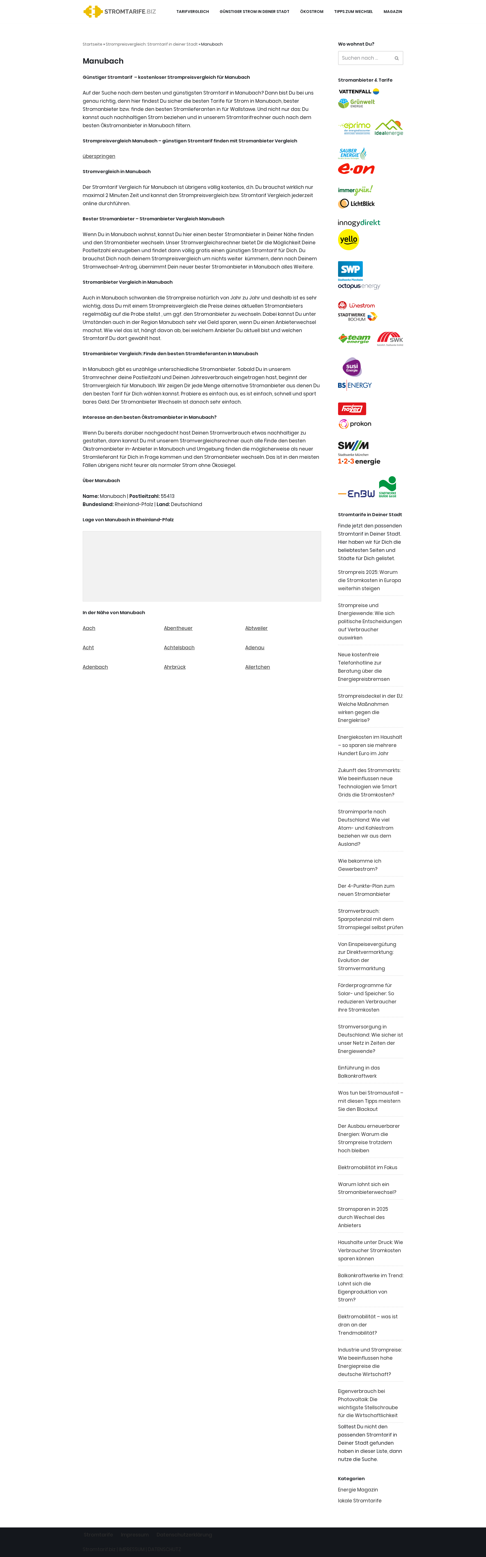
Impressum (135, 1534)
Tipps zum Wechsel (353, 11)
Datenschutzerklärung (184, 1534)
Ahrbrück (175, 667)
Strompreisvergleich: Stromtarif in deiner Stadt (152, 44)
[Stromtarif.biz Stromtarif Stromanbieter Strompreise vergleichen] (121, 11)
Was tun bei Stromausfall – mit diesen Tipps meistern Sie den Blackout (370, 1101)
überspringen (99, 156)
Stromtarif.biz (99, 1549)
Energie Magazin (358, 1489)
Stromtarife (98, 1534)
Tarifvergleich (192, 11)
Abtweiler (256, 628)
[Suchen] (397, 58)
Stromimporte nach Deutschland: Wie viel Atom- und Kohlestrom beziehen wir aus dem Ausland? (365, 828)
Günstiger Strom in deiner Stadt (254, 11)
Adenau (254, 647)
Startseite (92, 44)
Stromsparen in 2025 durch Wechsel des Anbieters (363, 1217)
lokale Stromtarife (360, 1500)
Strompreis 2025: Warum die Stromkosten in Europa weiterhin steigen (369, 580)
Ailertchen (257, 667)
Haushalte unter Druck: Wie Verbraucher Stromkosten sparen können (370, 1250)
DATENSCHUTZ (164, 1549)
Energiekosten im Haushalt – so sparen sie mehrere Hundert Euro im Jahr (370, 745)
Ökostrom (311, 11)
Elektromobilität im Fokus (367, 1167)
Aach (89, 628)
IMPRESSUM (132, 1549)
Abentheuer (178, 628)
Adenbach (95, 667)
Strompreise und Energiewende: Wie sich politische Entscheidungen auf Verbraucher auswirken (370, 621)
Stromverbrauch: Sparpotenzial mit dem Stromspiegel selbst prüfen (370, 919)
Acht (88, 647)
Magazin (393, 11)
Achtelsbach (179, 647)
